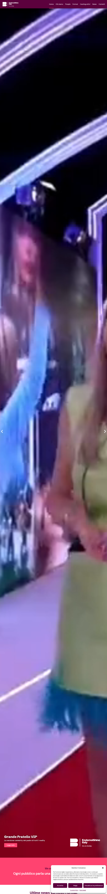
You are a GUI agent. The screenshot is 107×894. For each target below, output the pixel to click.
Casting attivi (85, 4)
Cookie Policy (74, 890)
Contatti (102, 4)
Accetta (60, 885)
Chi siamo (59, 4)
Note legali (83, 890)
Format (75, 4)
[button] (103, 868)
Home (51, 4)
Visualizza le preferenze (94, 885)
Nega (75, 885)
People (67, 4)
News (94, 4)
